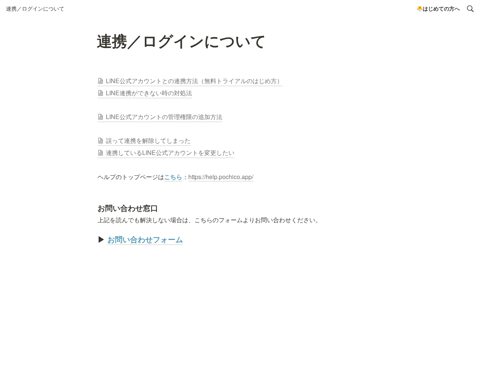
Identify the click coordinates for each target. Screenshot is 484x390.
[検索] (470, 8)
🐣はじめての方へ (438, 8)
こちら (173, 176)
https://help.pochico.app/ (220, 176)
